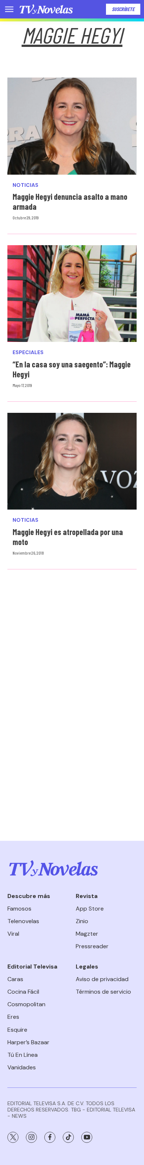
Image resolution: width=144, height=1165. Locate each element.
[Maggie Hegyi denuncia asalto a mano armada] (72, 126)
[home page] (46, 9)
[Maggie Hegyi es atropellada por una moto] (72, 461)
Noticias (25, 185)
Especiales (28, 352)
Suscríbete (123, 9)
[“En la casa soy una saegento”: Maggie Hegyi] (72, 293)
